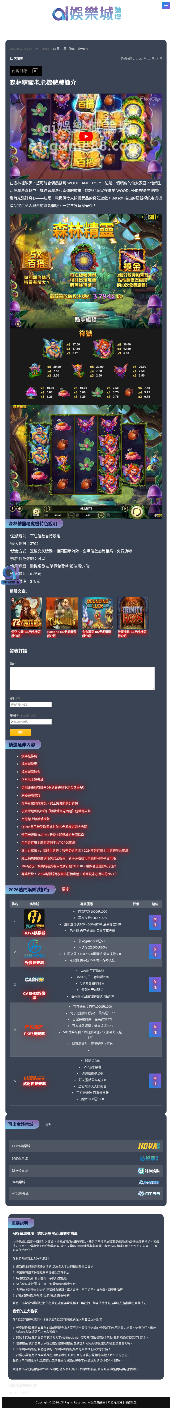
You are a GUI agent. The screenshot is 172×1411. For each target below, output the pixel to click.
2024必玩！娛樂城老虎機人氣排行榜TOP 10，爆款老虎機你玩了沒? (68, 866)
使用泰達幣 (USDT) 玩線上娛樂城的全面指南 (52, 834)
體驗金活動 (23, 1337)
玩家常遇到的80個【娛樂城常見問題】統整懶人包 (56, 811)
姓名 (15, 698)
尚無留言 (82, 48)
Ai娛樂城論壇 (86, 13)
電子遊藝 (69, 48)
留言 (13, 663)
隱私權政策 (115, 1402)
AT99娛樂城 (20, 1193)
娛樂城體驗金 (30, 772)
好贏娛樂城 (20, 1158)
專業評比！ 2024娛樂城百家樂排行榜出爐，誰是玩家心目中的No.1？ (69, 874)
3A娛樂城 (18, 1182)
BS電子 (57, 48)
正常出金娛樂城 (32, 779)
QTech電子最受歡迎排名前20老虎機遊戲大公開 (54, 827)
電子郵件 (23, 715)
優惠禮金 (22, 1343)
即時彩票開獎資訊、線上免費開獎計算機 (49, 803)
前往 (155, 922)
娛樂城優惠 (29, 764)
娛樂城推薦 (29, 756)
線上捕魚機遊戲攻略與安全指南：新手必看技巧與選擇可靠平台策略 (68, 858)
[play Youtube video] (86, 136)
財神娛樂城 (20, 1171)
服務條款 (131, 1402)
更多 (65, 889)
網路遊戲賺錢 (30, 795)
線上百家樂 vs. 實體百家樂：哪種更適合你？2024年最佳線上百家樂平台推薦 (74, 850)
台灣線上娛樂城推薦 (35, 819)
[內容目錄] (35, 71)
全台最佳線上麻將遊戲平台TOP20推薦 (48, 842)
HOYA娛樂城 (21, 1146)
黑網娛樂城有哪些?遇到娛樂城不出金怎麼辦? (53, 787)
